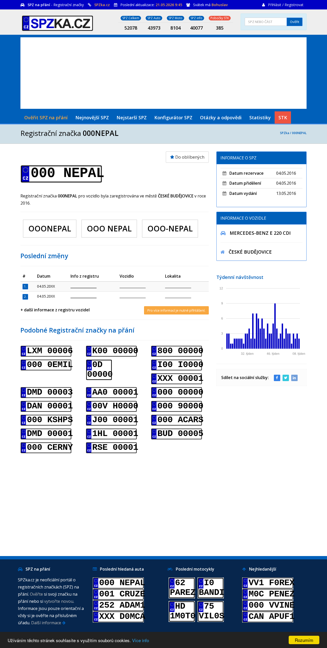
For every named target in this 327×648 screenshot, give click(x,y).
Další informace (46, 623)
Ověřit (294, 21)
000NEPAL (299, 133)
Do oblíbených (189, 157)
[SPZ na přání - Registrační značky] (57, 22)
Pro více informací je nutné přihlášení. (176, 310)
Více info (140, 640)
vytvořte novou (58, 601)
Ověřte (36, 594)
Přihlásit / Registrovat (285, 4)
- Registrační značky (56, 4)
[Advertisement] (163, 73)
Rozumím (304, 640)
